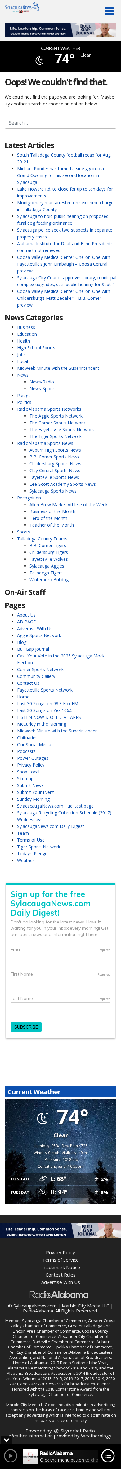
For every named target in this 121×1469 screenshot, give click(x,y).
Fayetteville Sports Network (45, 690)
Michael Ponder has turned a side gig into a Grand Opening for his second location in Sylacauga (60, 175)
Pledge (24, 395)
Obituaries (27, 738)
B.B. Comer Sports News (54, 457)
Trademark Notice (60, 1267)
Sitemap (25, 778)
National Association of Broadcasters (76, 1357)
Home (23, 697)
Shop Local (28, 772)
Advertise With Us (34, 628)
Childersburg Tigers (48, 552)
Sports (23, 532)
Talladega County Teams (42, 539)
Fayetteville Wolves (48, 559)
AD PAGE (26, 622)
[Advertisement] (60, 30)
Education (27, 334)
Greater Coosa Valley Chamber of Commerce (63, 1323)
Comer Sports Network (40, 669)
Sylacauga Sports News (53, 491)
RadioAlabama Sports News (45, 443)
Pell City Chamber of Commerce (38, 1352)
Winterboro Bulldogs (50, 579)
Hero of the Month (48, 518)
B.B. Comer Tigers (47, 545)
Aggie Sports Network (39, 635)
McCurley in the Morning (41, 724)
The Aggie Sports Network (56, 416)
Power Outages (32, 758)
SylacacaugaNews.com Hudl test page (55, 806)
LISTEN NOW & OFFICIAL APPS (49, 717)
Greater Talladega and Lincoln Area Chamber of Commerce (62, 1328)
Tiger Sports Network (38, 847)
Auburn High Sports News (55, 450)
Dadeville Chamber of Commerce (64, 1341)
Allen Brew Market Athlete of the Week (68, 504)
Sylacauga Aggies (46, 566)
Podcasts (26, 751)
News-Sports (42, 389)
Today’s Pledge (32, 853)
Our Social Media (34, 744)
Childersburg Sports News (55, 464)
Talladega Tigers (46, 573)
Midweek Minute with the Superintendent (58, 368)
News (23, 375)
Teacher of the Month (51, 525)
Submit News (30, 785)
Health (23, 341)
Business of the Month (52, 511)
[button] (109, 11)
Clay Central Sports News (54, 470)
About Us (26, 615)
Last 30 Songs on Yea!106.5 (45, 710)
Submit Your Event (35, 792)
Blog (21, 642)
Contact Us (28, 683)
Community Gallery (36, 676)
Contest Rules (61, 1275)
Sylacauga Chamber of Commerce (54, 1320)
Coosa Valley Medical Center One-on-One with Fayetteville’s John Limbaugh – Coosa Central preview (63, 264)
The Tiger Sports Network (55, 436)
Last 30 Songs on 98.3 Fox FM (47, 703)
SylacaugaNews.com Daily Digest (50, 826)
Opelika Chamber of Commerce (82, 1347)
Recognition (29, 498)
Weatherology (96, 1435)
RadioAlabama (38, 1310)
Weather (25, 860)
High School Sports (36, 348)
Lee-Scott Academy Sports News (62, 484)
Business (26, 327)
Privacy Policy (30, 765)
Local (22, 361)
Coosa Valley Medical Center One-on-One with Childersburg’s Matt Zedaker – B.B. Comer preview (63, 298)
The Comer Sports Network (57, 423)
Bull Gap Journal (33, 649)
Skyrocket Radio (77, 1430)
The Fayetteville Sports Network (61, 429)
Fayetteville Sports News (54, 477)
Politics (24, 402)
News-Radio (41, 382)
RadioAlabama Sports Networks (49, 409)
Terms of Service (60, 1260)
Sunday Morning (33, 799)
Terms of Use (31, 840)
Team (23, 833)
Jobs (21, 354)
